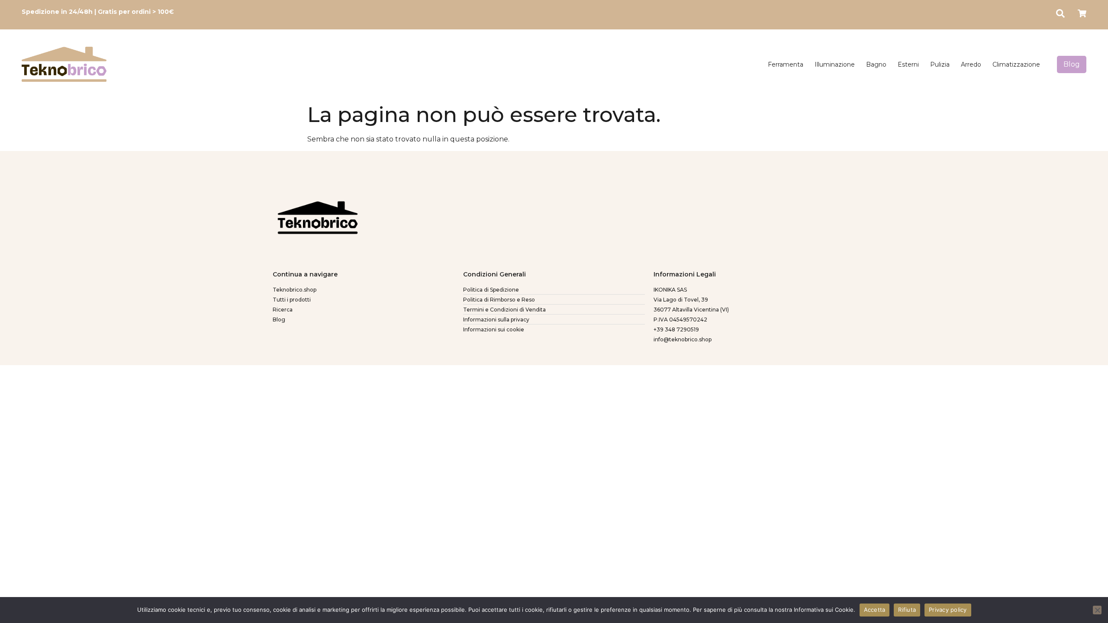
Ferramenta (785, 64)
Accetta (875, 609)
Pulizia (940, 64)
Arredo (971, 64)
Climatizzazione (1016, 64)
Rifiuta (907, 609)
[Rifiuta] (1097, 610)
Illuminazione (835, 64)
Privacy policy (948, 609)
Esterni (908, 64)
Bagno (876, 64)
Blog (1071, 64)
